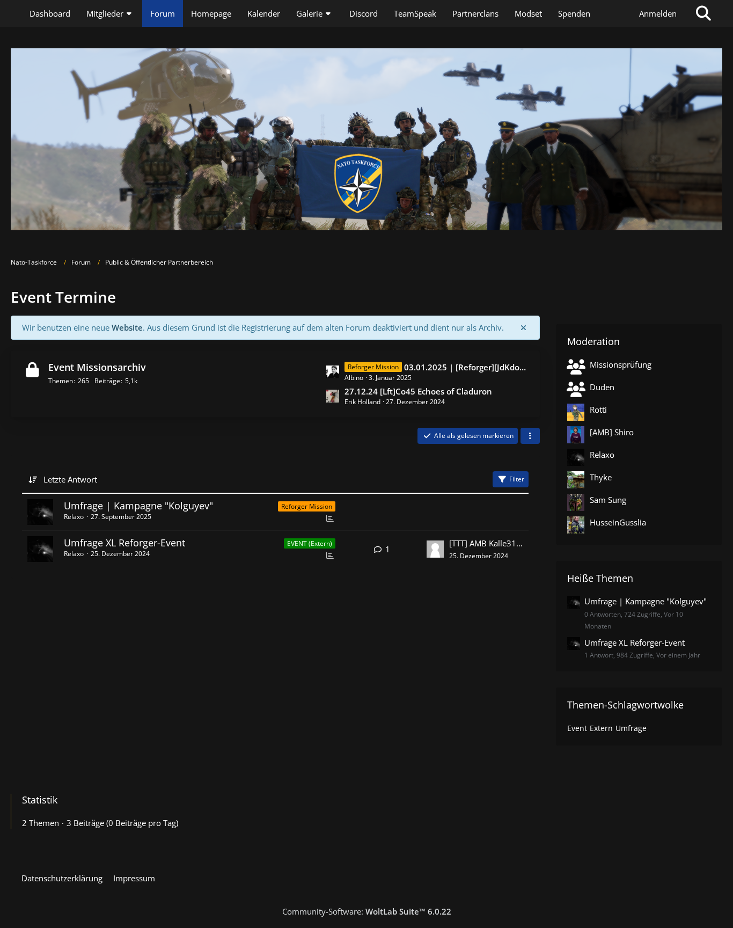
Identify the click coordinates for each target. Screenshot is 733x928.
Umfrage (631, 728)
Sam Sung (608, 499)
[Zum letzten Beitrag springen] (435, 549)
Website (127, 327)
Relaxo (74, 516)
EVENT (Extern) (309, 543)
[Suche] (703, 13)
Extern (601, 728)
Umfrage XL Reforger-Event (124, 542)
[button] (530, 436)
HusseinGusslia (618, 522)
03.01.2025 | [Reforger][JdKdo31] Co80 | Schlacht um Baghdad (466, 367)
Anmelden (658, 13)
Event (577, 728)
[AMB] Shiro (612, 432)
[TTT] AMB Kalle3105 (486, 543)
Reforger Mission (306, 506)
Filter (516, 479)
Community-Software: (366, 911)
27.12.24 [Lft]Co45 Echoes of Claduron (418, 391)
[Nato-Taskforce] (366, 139)
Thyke (601, 477)
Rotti (598, 409)
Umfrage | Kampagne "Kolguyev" (138, 505)
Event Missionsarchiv (97, 367)
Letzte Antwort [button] (70, 479)
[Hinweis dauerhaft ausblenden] (523, 327)
